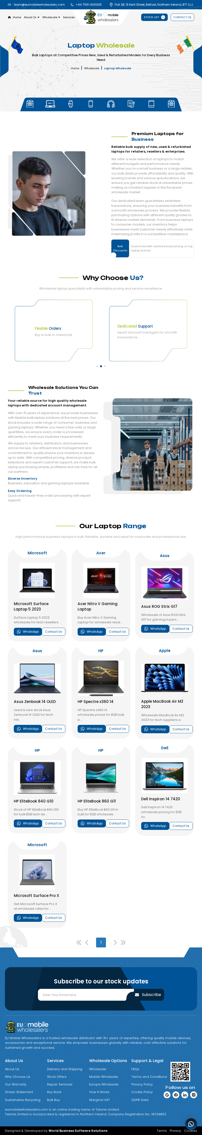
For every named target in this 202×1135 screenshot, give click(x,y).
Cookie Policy (142, 1092)
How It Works (99, 1092)
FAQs (135, 1069)
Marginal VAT (99, 1100)
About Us (12, 1069)
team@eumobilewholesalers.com (39, 4)
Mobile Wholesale (103, 1077)
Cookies (190, 1131)
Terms (162, 1131)
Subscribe (151, 994)
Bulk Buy (53, 1100)
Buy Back (54, 1092)
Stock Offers (57, 1077)
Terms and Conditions (149, 1077)
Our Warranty (15, 1084)
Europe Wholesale (103, 1084)
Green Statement (19, 1092)
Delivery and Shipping (64, 1069)
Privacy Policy (142, 1084)
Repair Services (59, 1084)
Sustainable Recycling (22, 1100)
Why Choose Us (17, 1077)
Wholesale (91, 68)
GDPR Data (140, 1100)
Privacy (175, 1131)
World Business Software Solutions (78, 1131)
